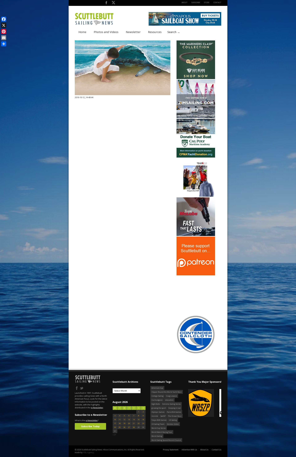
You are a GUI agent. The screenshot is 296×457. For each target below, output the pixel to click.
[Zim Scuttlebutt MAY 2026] (196, 117)
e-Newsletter (97, 407)
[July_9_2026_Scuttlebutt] (196, 157)
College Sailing (157, 396)
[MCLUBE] (196, 235)
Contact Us (216, 449)
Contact (217, 2)
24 (115, 427)
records (155, 416)
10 (115, 420)
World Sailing (157, 436)
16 (143, 420)
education (169, 400)
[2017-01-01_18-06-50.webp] (198, 403)
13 (129, 420)
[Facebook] (4, 19)
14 (134, 420)
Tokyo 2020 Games (159, 420)
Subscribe (195, 2)
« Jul (114, 434)
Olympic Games (158, 412)
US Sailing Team (158, 424)
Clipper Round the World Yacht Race (167, 392)
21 (134, 423)
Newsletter (133, 32)
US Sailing (173, 420)
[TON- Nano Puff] (196, 196)
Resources (155, 32)
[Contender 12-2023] (196, 353)
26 (124, 427)
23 (143, 423)
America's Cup (157, 388)
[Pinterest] (4, 31)
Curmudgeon (157, 400)
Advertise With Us (189, 449)
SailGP (163, 416)
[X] (4, 25)
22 (139, 423)
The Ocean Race (174, 416)
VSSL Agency (88, 452)
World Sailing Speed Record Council (166, 440)
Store (206, 2)
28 (134, 427)
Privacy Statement (170, 449)
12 (124, 420)
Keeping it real (175, 408)
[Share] (4, 44)
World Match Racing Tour (162, 432)
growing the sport (159, 408)
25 (120, 427)
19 (124, 423)
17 (115, 423)
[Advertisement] (196, 295)
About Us (204, 449)
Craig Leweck (171, 396)
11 (120, 420)
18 (120, 423)
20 (129, 423)
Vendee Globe (173, 424)
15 (139, 420)
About (184, 2)
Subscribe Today (90, 426)
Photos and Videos (106, 32)
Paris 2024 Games (174, 412)
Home (82, 32)
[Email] (4, 38)
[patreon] (196, 274)
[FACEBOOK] (106, 3)
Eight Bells (156, 404)
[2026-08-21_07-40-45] (185, 25)
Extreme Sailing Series (171, 404)
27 (129, 427)
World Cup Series (159, 428)
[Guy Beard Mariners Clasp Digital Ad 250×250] (196, 78)
